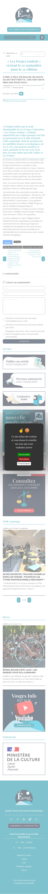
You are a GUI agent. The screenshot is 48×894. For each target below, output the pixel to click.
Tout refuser (24, 459)
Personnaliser (24, 464)
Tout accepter (24, 454)
